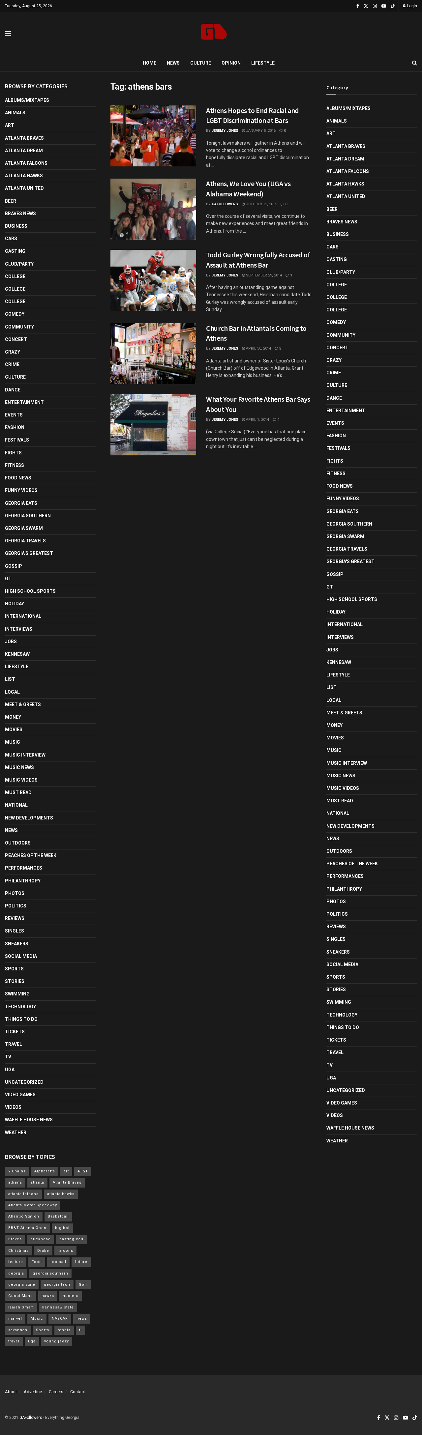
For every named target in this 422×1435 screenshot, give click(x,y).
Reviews (14, 918)
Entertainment (24, 402)
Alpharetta (44, 1171)
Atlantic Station (23, 1216)
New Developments (29, 817)
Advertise (33, 1391)
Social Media (21, 956)
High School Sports (30, 591)
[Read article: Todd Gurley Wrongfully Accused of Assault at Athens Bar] (153, 280)
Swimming (17, 993)
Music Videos (21, 780)
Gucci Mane (20, 1296)
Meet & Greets (23, 704)
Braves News (20, 213)
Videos (13, 1107)
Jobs (11, 641)
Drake (43, 1250)
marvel (15, 1318)
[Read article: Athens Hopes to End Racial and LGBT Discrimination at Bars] (153, 136)
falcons (65, 1250)
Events (14, 414)
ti (80, 1330)
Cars (11, 238)
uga (32, 1341)
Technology (20, 1006)
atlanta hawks (61, 1194)
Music (12, 742)
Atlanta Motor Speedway (32, 1205)
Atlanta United (24, 188)
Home (149, 63)
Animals (15, 112)
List (10, 679)
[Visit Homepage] (214, 33)
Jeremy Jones (225, 131)
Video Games (20, 1094)
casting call (71, 1239)
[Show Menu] (8, 33)
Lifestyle (263, 63)
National (16, 805)
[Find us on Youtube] (383, 6)
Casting (15, 251)
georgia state (21, 1284)
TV (8, 1056)
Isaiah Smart (21, 1307)
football (58, 1262)
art (66, 1171)
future (81, 1262)
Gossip (13, 566)
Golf (83, 1284)
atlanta (37, 1182)
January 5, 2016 (260, 131)
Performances (23, 868)
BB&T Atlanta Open (27, 1228)
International (23, 616)
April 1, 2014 (257, 419)
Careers (56, 1391)
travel (13, 1341)
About (11, 1391)
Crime (12, 364)
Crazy (12, 352)
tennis (64, 1330)
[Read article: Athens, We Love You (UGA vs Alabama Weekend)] (153, 209)
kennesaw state (58, 1307)
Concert (16, 339)
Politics (15, 905)
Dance (12, 389)
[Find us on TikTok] (393, 6)
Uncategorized (24, 1082)
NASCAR (60, 1318)
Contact (77, 1391)
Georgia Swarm (24, 528)
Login (411, 6)
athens (15, 1182)
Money (13, 717)
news (81, 1318)
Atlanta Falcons (26, 163)
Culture (200, 63)
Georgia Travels (25, 540)
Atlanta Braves (24, 138)
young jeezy (56, 1341)
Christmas (18, 1250)
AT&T (82, 1171)
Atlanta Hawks (24, 175)
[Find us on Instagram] (375, 6)
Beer (10, 201)
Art (9, 125)
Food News (18, 477)
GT (8, 578)
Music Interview (25, 755)
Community (19, 327)
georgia (16, 1273)
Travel (13, 1044)
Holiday (14, 603)
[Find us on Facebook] (357, 6)
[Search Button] (414, 63)
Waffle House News (29, 1119)
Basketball (58, 1216)
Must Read (18, 792)
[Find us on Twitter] (366, 6)
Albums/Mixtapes (27, 100)
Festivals (17, 440)
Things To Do (21, 1019)
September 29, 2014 (263, 275)
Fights (13, 452)
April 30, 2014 (258, 348)
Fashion (14, 427)
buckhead (40, 1239)
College (15, 276)
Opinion (231, 63)
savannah (17, 1330)
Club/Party (19, 264)
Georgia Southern (28, 515)
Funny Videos (21, 490)
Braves (15, 1239)
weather (15, 1132)
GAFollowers (225, 204)
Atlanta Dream (24, 150)
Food (37, 1262)
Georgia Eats (21, 503)
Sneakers (16, 943)
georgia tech (57, 1284)
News (173, 63)
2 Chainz (17, 1171)
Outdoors (18, 843)
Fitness (14, 465)
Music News (19, 767)
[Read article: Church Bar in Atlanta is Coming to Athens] (153, 354)
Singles (14, 930)
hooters (70, 1296)
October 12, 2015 (261, 204)
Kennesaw (17, 654)
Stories (14, 981)
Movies (13, 729)
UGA (10, 1069)
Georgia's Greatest (29, 553)
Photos (14, 893)
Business (16, 226)
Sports (14, 968)
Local (12, 692)
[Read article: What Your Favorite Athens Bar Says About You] (153, 424)
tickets (15, 1031)
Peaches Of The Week (30, 855)
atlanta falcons (23, 1194)
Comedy (14, 314)
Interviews (18, 629)
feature (15, 1262)
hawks (48, 1296)
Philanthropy (23, 880)
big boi (62, 1228)
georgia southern (50, 1273)
